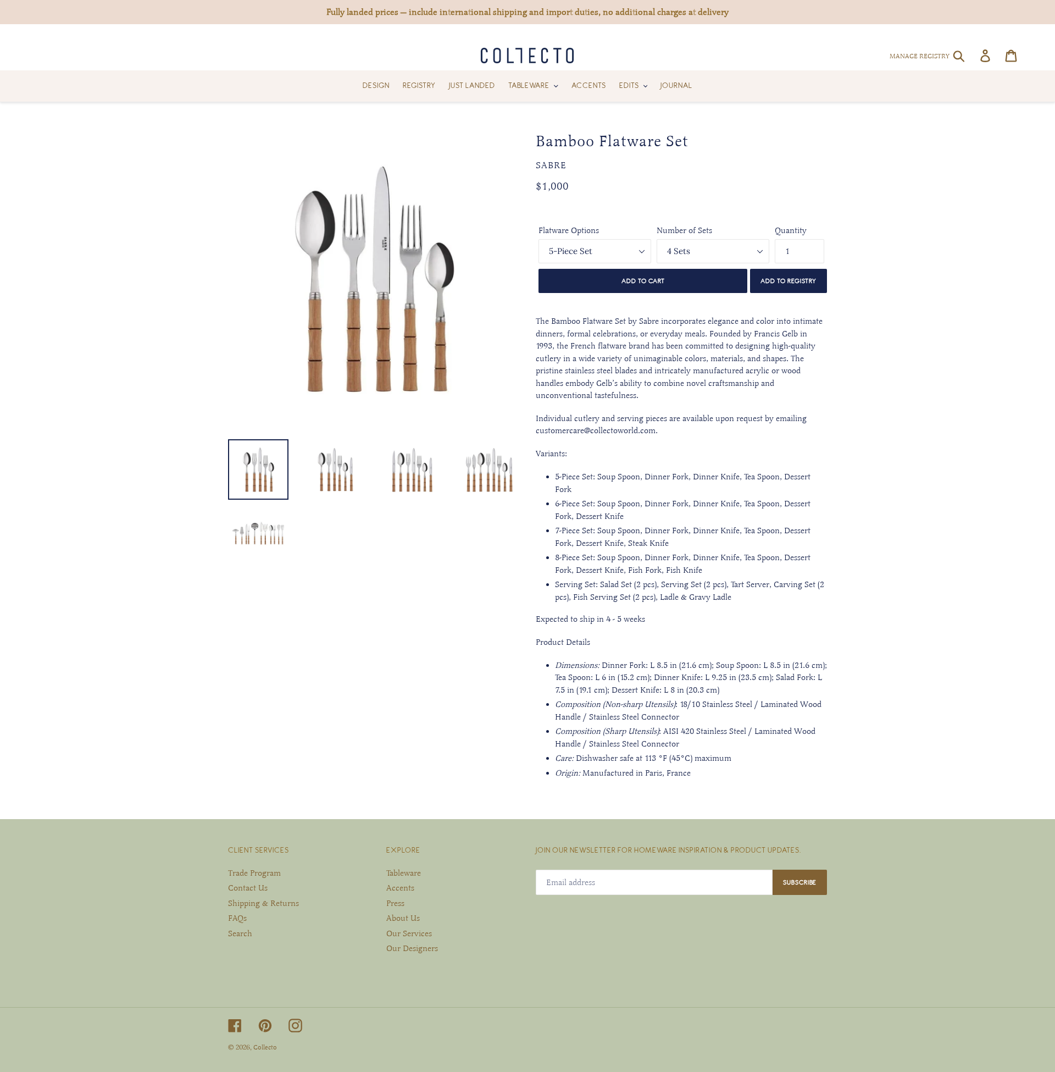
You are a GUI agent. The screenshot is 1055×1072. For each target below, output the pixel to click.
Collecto (265, 1047)
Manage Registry (919, 56)
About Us (403, 918)
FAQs (237, 918)
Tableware (403, 873)
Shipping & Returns (263, 903)
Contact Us (248, 888)
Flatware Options (568, 230)
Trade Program (254, 873)
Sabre (551, 165)
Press (395, 903)
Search (240, 933)
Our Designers (412, 948)
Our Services (409, 933)
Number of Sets (684, 230)
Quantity (791, 230)
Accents (400, 888)
